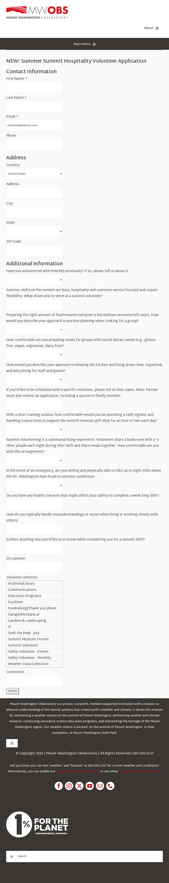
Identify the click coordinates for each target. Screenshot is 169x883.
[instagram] (69, 786)
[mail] (100, 786)
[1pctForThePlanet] (37, 813)
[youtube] (90, 786)
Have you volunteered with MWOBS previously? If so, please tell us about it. (67, 271)
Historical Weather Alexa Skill (77, 771)
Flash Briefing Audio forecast (139, 771)
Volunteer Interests (22, 578)
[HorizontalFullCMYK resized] (37, 8)
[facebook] (59, 786)
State (10, 223)
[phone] (110, 786)
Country (13, 165)
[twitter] (79, 786)
